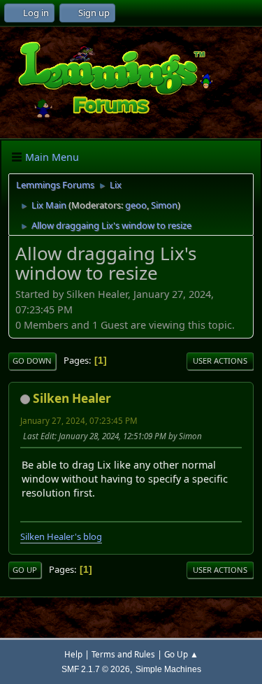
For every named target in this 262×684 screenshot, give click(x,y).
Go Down (32, 360)
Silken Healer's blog (61, 536)
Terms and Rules (123, 654)
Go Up (25, 569)
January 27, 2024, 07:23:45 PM (79, 420)
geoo (136, 205)
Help (73, 654)
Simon (164, 205)
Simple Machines (168, 669)
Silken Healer (72, 398)
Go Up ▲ (181, 654)
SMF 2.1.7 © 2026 (95, 669)
